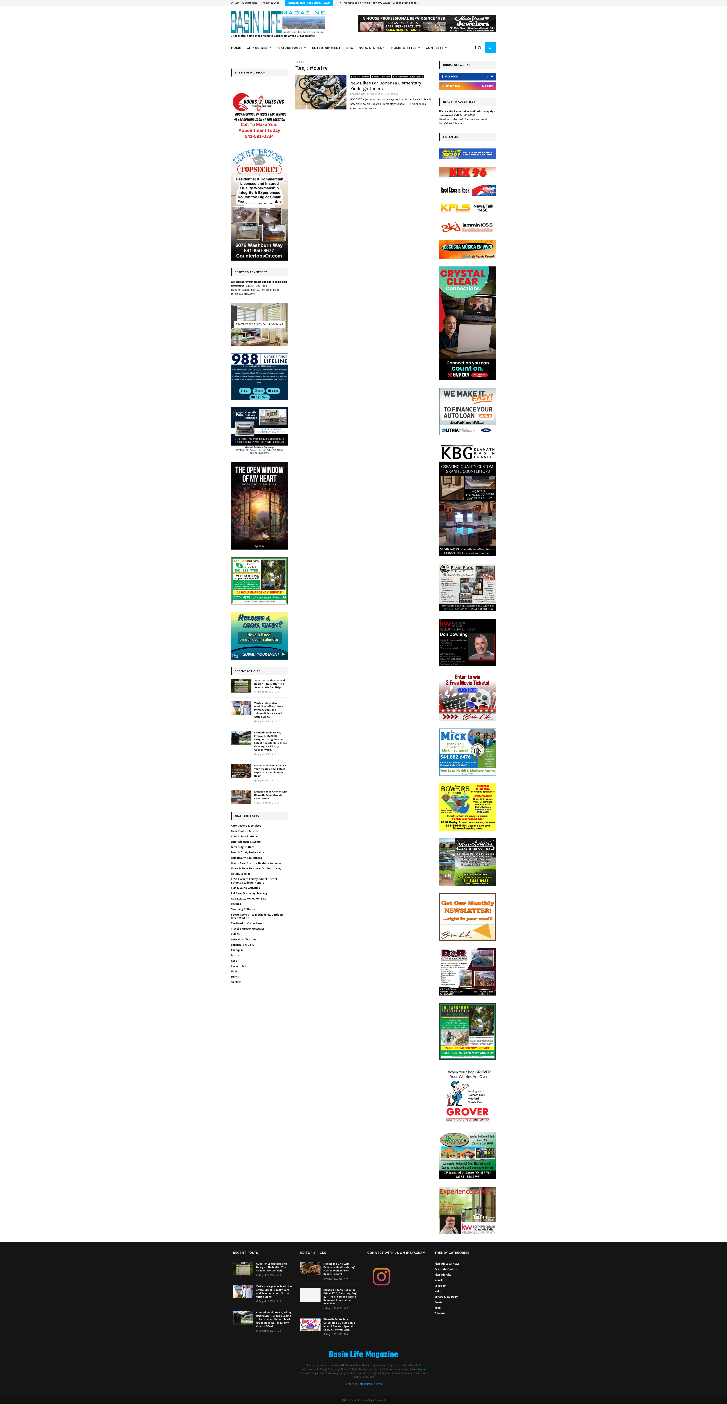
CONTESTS (435, 48)
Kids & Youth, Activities (245, 888)
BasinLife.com (418, 1369)
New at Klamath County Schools (408, 77)
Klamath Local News (446, 1263)
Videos (235, 934)
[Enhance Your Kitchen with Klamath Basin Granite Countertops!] (241, 797)
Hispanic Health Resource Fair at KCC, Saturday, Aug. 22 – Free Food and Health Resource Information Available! (340, 1296)
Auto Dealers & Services (246, 825)
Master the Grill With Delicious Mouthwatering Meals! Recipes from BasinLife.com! (339, 1269)
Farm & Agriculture (242, 847)
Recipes (236, 904)
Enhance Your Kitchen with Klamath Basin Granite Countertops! (270, 795)
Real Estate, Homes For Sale (248, 898)
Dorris (235, 955)
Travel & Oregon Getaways (247, 928)
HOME (236, 48)
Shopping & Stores (243, 909)
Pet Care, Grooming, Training (249, 893)
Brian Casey (359, 94)
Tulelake (236, 982)
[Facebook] (476, 47)
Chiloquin (237, 950)
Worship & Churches (243, 939)
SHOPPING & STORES (364, 48)
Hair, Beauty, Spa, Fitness (246, 858)
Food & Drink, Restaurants (247, 852)
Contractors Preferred (245, 836)
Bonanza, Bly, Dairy (381, 77)
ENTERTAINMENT (326, 48)
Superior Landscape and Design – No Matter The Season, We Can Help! (269, 684)
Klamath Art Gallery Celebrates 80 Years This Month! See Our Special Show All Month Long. (339, 1324)
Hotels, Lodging (240, 873)
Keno (234, 960)
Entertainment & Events (246, 841)
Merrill (235, 976)
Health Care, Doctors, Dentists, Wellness (256, 863)
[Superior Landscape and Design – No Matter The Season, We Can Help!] (241, 686)
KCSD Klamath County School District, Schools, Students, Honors (254, 881)
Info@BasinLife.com (371, 1384)
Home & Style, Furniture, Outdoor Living (256, 868)
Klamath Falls (239, 966)
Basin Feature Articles (244, 831)
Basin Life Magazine (363, 1354)
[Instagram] (480, 47)
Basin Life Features (360, 77)
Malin (234, 971)
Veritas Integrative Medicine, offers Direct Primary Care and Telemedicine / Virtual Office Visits (268, 709)
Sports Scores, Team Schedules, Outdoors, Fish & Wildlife (257, 916)
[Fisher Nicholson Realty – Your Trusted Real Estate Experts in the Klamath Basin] (241, 771)
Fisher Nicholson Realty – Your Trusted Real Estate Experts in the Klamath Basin (390, 2)
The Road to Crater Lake (246, 923)
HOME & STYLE (404, 48)
